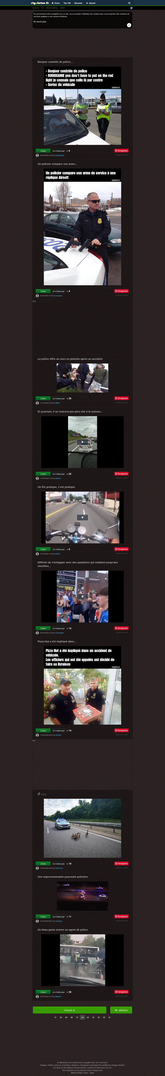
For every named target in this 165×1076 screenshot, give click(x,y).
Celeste (58, 735)
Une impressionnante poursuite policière (63, 876)
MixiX (58, 403)
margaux (59, 295)
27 (77, 1017)
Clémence (59, 868)
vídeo (62, 8)
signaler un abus (122, 155)
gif (42, 8)
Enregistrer (123, 150)
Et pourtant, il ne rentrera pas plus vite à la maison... (70, 411)
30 (61, 1017)
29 (66, 1017)
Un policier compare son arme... (57, 163)
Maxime (58, 996)
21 (110, 1017)
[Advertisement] (82, 44)
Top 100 (67, 3)
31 (55, 1017)
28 (72, 1017)
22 (104, 1017)
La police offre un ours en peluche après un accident (70, 358)
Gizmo (58, 554)
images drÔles (52, 8)
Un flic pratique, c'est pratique (56, 487)
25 (88, 1017)
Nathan (58, 478)
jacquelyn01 (60, 155)
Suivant (68, 1010)
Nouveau (78, 3)
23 (99, 1017)
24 (93, 1017)
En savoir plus (40, 22)
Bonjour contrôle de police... (55, 61)
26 (82, 1017)
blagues (35, 8)
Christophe (60, 633)
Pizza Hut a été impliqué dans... (57, 641)
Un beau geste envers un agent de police (63, 929)
